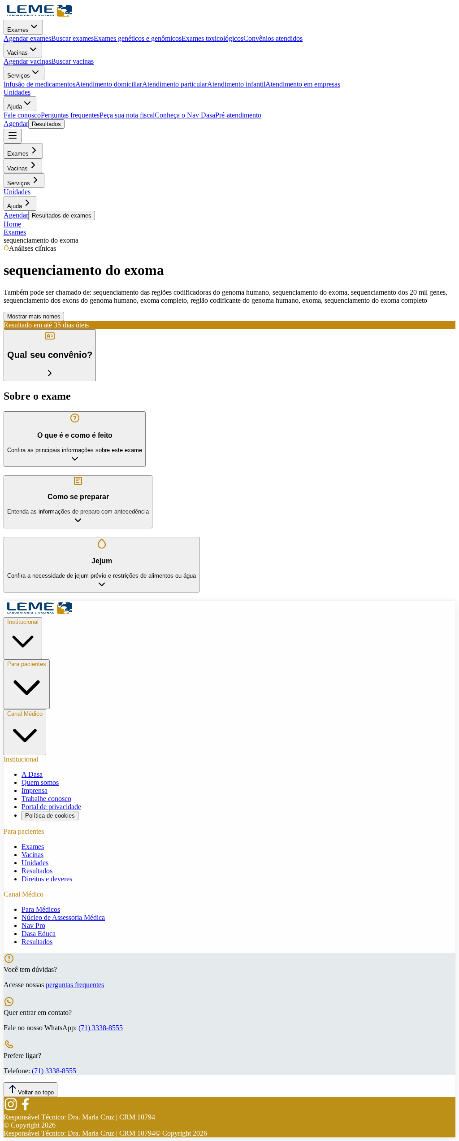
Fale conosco (22, 115)
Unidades (17, 92)
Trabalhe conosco (46, 798)
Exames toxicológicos (212, 38)
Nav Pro (33, 925)
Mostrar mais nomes (34, 316)
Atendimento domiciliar (108, 84)
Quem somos (40, 782)
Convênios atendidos (273, 38)
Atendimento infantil (236, 84)
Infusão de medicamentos (39, 84)
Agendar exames (27, 38)
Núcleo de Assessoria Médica (63, 917)
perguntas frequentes (75, 985)
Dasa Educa (39, 933)
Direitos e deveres (47, 879)
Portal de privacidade (51, 806)
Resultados (46, 124)
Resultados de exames (61, 215)
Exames (18, 29)
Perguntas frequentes (70, 115)
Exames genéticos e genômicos (138, 38)
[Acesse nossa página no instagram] (11, 1109)
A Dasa (32, 774)
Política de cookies (50, 815)
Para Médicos (41, 909)
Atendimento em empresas (302, 84)
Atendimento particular (174, 84)
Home (12, 224)
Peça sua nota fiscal (127, 115)
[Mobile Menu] (13, 136)
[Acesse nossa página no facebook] (25, 1109)
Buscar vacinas (72, 61)
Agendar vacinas (27, 61)
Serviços (18, 75)
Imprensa (35, 790)
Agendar (16, 123)
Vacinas (17, 52)
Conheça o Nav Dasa (185, 115)
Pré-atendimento (238, 115)
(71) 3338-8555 (100, 1028)
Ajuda (14, 106)
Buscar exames (72, 38)
